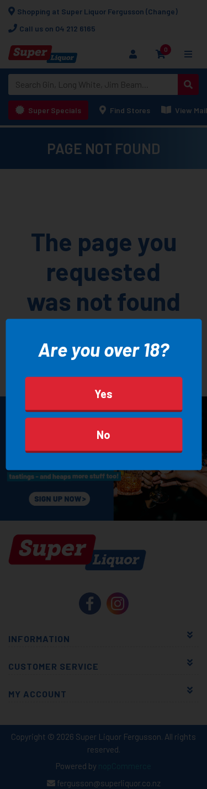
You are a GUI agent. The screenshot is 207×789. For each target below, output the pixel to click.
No (103, 434)
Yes (103, 393)
